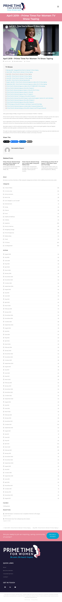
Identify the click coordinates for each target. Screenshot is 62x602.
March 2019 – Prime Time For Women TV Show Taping (20, 72)
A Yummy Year (8, 191)
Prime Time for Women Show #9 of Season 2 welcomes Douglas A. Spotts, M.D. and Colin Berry (30, 98)
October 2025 (8, 283)
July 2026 (7, 257)
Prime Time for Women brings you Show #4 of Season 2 (20, 88)
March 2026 (8, 270)
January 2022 (8, 418)
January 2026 (8, 273)
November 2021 (8, 421)
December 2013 (9, 495)
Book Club (7, 197)
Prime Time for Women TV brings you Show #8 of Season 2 (21, 96)
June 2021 (7, 437)
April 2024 (7, 340)
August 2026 (8, 254)
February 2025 (8, 308)
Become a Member (8, 570)
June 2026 (7, 260)
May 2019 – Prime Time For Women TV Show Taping (19, 76)
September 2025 (9, 286)
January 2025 (8, 312)
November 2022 (9, 392)
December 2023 (9, 353)
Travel (6, 239)
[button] (58, 6)
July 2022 (7, 405)
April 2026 (7, 267)
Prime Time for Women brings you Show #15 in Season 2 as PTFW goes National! (26, 108)
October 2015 (8, 488)
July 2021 (7, 434)
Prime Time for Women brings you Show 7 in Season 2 (20, 94)
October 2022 (8, 395)
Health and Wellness (10, 216)
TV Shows (28, 61)
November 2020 (9, 459)
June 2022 (7, 408)
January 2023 (8, 386)
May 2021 (7, 440)
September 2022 (9, 398)
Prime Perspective (9, 232)
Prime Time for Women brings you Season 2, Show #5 (20, 92)
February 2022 (8, 414)
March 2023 (8, 379)
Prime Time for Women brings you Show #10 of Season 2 (20, 100)
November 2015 (8, 485)
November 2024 (9, 318)
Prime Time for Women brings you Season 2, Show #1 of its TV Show (23, 90)
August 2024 (8, 328)
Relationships (8, 236)
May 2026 (7, 263)
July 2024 (7, 331)
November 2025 (9, 279)
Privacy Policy (34, 599)
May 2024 (7, 337)
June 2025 (7, 295)
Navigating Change (9, 229)
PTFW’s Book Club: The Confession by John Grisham (17, 518)
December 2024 (9, 315)
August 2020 (8, 466)
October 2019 (8, 472)
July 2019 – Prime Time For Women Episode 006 (18, 80)
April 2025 (7, 302)
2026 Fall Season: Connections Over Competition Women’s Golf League (22, 513)
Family (6, 207)
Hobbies (7, 219)
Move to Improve (9, 226)
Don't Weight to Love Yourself (12, 200)
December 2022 (9, 389)
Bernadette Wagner (18, 61)
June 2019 (7, 479)
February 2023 (8, 382)
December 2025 (9, 276)
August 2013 (8, 498)
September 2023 (9, 363)
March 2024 (8, 344)
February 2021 (8, 450)
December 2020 (9, 456)
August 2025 (8, 289)
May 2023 (7, 376)
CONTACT (5, 577)
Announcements (9, 194)
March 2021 (7, 447)
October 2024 (8, 321)
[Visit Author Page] (7, 150)
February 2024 (8, 347)
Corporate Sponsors (8, 573)
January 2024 (8, 350)
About (4, 567)
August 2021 (8, 430)
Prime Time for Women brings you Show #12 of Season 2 (20, 102)
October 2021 (8, 424)
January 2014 (8, 492)
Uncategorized (8, 245)
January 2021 (8, 453)
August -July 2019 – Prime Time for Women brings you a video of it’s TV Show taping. (26, 82)
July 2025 (7, 292)
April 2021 (7, 443)
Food (6, 213)
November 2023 (9, 357)
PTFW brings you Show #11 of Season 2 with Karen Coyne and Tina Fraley (24, 104)
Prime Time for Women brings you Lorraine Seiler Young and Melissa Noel (25, 106)
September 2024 (9, 324)
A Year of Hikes (8, 187)
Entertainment (8, 203)
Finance (7, 210)
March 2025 (7, 305)
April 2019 (7, 482)
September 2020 (9, 463)
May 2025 (7, 299)
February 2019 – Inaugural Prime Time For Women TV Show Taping (22, 70)
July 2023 (7, 369)
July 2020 (7, 469)
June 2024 (7, 334)
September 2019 (9, 475)
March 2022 (7, 411)
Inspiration (7, 223)
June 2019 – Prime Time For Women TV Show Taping (19, 78)
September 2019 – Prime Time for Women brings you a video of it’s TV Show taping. (27, 84)
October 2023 (8, 360)
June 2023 (7, 373)
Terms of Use (27, 599)
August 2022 (8, 402)
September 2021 (9, 427)
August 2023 (8, 366)
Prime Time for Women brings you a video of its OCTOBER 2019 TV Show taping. (26, 86)
